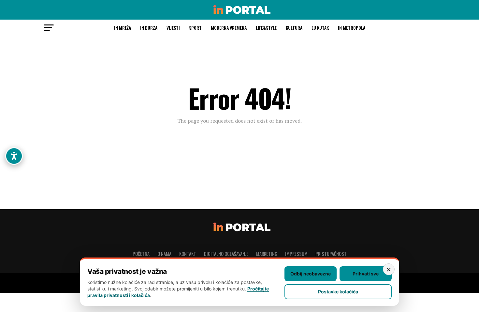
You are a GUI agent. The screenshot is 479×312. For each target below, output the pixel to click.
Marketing (266, 253)
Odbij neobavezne (310, 273)
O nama (164, 253)
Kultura (294, 27)
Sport (195, 27)
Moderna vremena (229, 27)
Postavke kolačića (338, 291)
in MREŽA (122, 27)
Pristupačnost (331, 253)
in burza (148, 27)
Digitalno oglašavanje (226, 253)
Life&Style (266, 27)
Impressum (296, 253)
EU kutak (320, 27)
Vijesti (173, 27)
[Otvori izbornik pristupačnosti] (14, 156)
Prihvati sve (366, 273)
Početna (141, 253)
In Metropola (351, 27)
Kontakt (187, 253)
